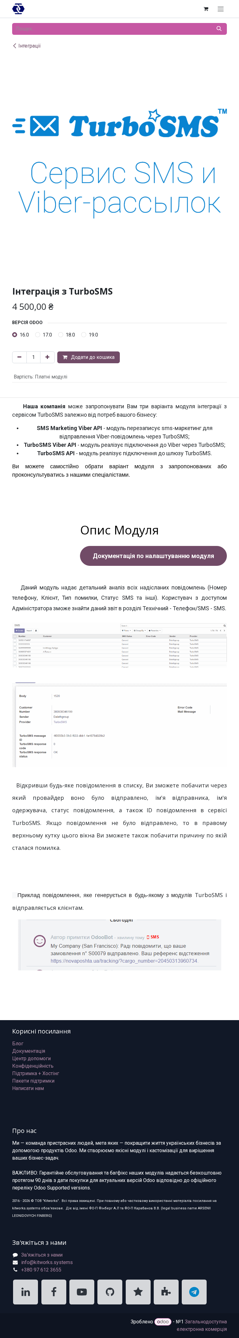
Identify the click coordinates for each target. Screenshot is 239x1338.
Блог (17, 1044)
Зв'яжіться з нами (42, 1255)
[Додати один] (47, 357)
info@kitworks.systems (47, 1262)
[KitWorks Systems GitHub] (109, 1292)
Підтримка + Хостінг (35, 1073)
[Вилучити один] (19, 357)
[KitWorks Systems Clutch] (138, 1292)
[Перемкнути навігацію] (220, 8)
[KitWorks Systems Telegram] (194, 1292)
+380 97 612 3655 (41, 1270)
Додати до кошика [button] (92, 357)
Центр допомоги (31, 1058)
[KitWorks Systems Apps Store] (166, 1292)
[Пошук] (219, 29)
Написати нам (28, 1088)
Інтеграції (29, 46)
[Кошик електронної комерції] (205, 8)
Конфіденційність (33, 1066)
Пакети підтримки (33, 1081)
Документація (28, 1051)
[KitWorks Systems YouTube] (81, 1292)
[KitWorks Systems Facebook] (53, 1292)
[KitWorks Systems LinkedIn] (25, 1292)
